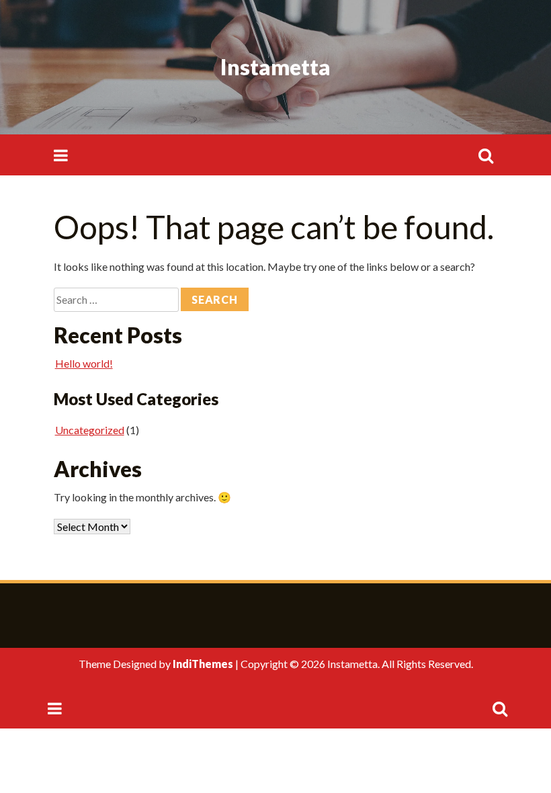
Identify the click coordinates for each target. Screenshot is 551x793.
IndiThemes (203, 663)
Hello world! (84, 363)
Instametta (275, 67)
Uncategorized (89, 429)
